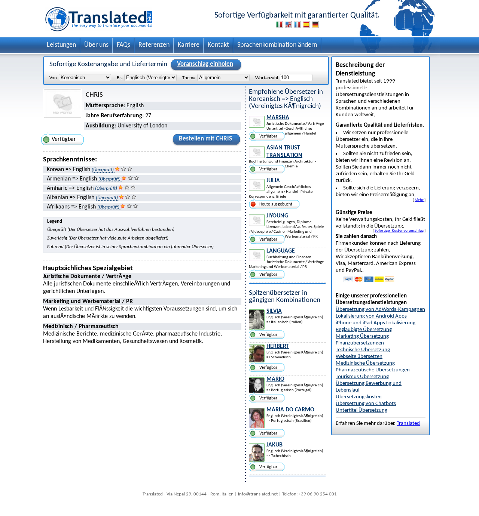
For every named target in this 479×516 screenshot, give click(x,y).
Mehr (419, 200)
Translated (408, 423)
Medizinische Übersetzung (365, 363)
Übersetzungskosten (359, 397)
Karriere (188, 45)
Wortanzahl (266, 77)
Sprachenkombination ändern (277, 45)
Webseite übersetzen (359, 356)
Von (53, 77)
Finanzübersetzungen (360, 343)
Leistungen (61, 45)
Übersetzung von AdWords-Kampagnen (380, 309)
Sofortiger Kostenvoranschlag (399, 230)
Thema (188, 77)
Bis (119, 77)
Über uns (96, 45)
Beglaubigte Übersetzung (364, 330)
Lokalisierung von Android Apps (371, 316)
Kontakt (218, 45)
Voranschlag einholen (205, 64)
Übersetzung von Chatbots (366, 404)
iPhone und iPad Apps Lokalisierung (375, 323)
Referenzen (154, 45)
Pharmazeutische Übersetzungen (373, 370)
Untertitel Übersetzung (361, 410)
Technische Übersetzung (363, 350)
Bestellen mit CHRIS (205, 139)
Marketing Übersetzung (362, 336)
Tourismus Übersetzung (362, 377)
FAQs (123, 45)
